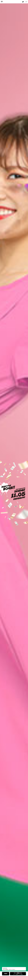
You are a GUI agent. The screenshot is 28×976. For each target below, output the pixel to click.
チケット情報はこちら (18, 973)
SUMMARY (5, 973)
